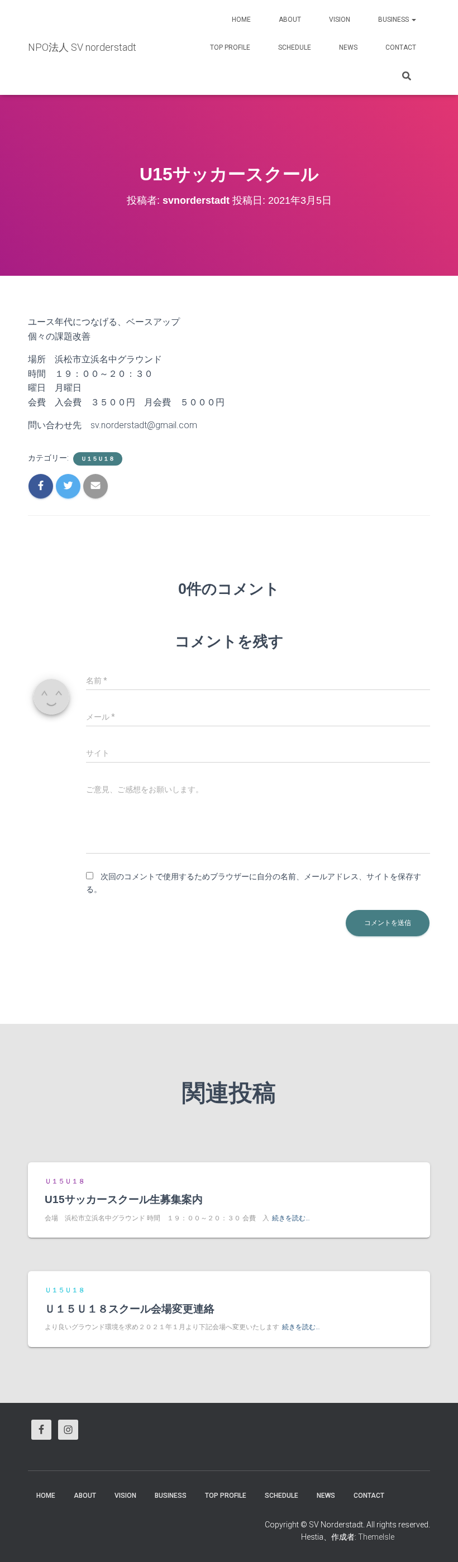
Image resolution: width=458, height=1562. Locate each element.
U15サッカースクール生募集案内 (124, 1199)
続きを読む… (291, 1218)
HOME (241, 19)
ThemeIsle (376, 1536)
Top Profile (230, 47)
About (290, 19)
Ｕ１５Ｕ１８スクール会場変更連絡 (129, 1309)
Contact (400, 47)
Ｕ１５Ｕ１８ (98, 459)
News (348, 47)
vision (339, 19)
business (394, 19)
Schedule (294, 47)
